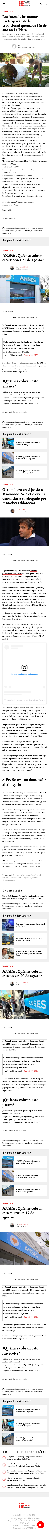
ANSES (6, 328)
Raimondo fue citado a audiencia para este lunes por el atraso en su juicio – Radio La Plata (23, 897)
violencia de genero (9, 880)
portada (24, 412)
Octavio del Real (23, 267)
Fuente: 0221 (7, 210)
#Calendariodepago (11, 342)
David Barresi (36, 875)
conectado (26, 230)
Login (41, 228)
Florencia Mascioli (9, 878)
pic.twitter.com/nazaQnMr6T (16, 1313)
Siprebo (35, 878)
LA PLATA (20, 878)
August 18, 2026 (31, 1316)
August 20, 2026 (31, 355)
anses (18, 412)
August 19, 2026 (31, 1070)
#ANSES (30, 348)
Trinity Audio (25, 317)
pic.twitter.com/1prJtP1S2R (16, 351)
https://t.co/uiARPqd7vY (14, 348)
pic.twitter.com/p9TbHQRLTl (16, 1067)
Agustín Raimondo (23, 875)
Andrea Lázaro (23, 510)
